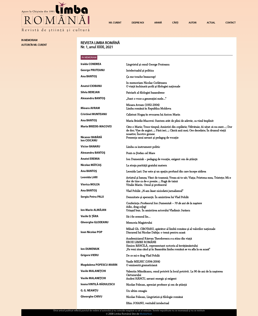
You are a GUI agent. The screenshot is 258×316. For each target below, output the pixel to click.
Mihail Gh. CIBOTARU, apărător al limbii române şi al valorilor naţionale (170, 229)
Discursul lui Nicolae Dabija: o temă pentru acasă (155, 232)
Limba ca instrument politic (143, 147)
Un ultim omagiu (136, 291)
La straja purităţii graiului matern (146, 165)
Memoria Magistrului (139, 222)
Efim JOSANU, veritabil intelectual (147, 303)
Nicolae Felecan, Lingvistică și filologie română (154, 297)
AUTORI (192, 23)
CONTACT (231, 23)
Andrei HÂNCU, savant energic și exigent (151, 278)
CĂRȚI (175, 23)
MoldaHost (146, 314)
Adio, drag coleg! (136, 206)
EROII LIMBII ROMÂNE (141, 242)
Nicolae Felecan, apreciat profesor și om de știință (156, 284)
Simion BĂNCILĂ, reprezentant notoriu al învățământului (162, 245)
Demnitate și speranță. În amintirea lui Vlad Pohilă (157, 197)
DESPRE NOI (138, 23)
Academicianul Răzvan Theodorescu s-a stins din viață (159, 238)
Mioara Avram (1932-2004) (143, 105)
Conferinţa (164, 203)
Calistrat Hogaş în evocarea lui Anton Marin (153, 114)
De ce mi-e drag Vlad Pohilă (143, 255)
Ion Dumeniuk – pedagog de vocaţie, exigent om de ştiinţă (161, 159)
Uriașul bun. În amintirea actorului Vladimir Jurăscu (158, 210)
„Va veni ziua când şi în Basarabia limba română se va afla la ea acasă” (168, 249)
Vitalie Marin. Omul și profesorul (146, 185)
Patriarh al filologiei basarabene (145, 92)
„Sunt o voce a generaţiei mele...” (146, 98)
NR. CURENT (115, 23)
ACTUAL (211, 23)
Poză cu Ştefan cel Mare (140, 153)
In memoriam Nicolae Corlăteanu (146, 82)
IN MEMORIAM (89, 57)
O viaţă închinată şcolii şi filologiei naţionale (153, 86)
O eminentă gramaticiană (141, 265)
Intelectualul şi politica (140, 70)
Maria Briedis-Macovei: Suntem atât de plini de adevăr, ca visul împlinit (170, 120)
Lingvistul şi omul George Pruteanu (147, 64)
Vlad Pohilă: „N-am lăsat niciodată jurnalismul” (154, 191)
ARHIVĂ (158, 23)
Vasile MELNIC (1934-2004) (143, 261)
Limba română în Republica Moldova (148, 108)
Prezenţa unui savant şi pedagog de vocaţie (152, 137)
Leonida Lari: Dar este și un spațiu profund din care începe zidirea (166, 171)
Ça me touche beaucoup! (141, 76)
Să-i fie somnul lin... (138, 216)
